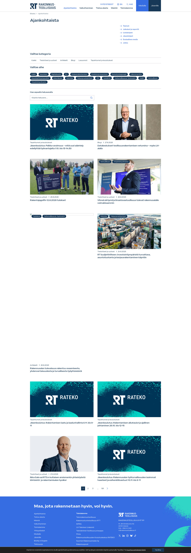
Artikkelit (64, 60)
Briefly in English (40, 541)
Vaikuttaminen (86, 8)
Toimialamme (126, 8)
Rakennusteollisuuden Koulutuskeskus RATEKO (95, 537)
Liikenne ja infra (136, 74)
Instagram (127, 535)
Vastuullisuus (152, 78)
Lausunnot (83, 60)
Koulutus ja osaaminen (100, 74)
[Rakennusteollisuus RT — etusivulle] (43, 6)
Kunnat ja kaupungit (119, 74)
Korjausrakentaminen (79, 74)
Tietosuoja (38, 544)
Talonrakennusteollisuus (86, 517)
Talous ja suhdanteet (84, 78)
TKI (98, 78)
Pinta (78, 534)
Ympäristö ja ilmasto (39, 82)
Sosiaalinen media (130, 39)
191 (102, 488)
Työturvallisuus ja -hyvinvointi (125, 78)
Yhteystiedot (106, 4)
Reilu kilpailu (58, 78)
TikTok (135, 535)
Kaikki (34, 60)
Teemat (126, 26)
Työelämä (106, 78)
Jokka (125, 43)
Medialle (142, 6)
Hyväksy (158, 550)
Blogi (73, 60)
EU (66, 74)
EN (121, 4)
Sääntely (69, 78)
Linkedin (123, 535)
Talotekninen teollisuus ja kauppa (89, 531)
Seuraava (107, 488)
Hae (131, 4)
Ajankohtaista (70, 8)
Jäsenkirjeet (128, 36)
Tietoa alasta (102, 8)
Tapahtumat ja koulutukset (102, 60)
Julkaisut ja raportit (131, 29)
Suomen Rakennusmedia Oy (87, 541)
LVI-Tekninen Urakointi (85, 527)
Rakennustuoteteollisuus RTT (88, 521)
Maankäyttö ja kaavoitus (40, 78)
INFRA (79, 524)
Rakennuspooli (82, 544)
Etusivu (32, 13)
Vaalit (142, 78)
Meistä (114, 8)
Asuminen (43, 74)
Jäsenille (155, 6)
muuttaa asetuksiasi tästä (136, 550)
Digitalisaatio (56, 74)
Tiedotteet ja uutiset (48, 60)
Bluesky (131, 535)
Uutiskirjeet (128, 33)
